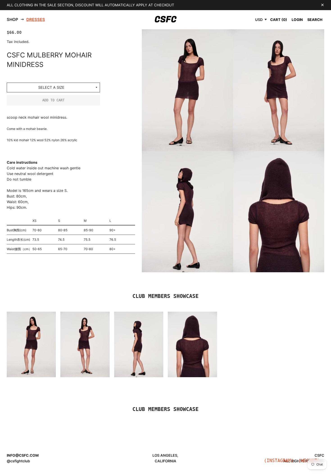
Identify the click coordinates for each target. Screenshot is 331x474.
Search (314, 19)
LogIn (297, 19)
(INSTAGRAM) (279, 460)
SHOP (12, 19)
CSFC (165, 20)
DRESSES (35, 19)
